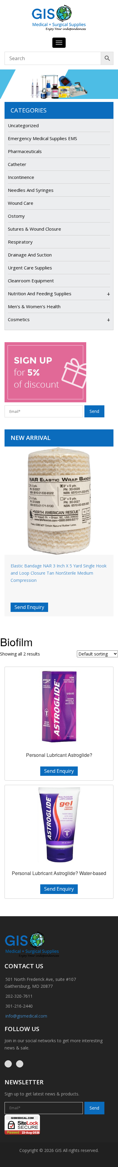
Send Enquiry (29, 607)
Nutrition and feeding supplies (39, 293)
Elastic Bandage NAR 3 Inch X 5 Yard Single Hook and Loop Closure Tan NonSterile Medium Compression (59, 573)
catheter (17, 164)
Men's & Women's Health (34, 306)
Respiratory (20, 242)
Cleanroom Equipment (31, 281)
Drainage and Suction (30, 255)
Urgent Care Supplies (30, 268)
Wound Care (20, 203)
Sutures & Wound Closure (34, 229)
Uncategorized (23, 125)
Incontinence (21, 177)
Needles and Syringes (31, 190)
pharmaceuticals (25, 151)
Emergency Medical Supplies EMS (42, 138)
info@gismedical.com (26, 1016)
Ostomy (16, 216)
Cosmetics (19, 319)
